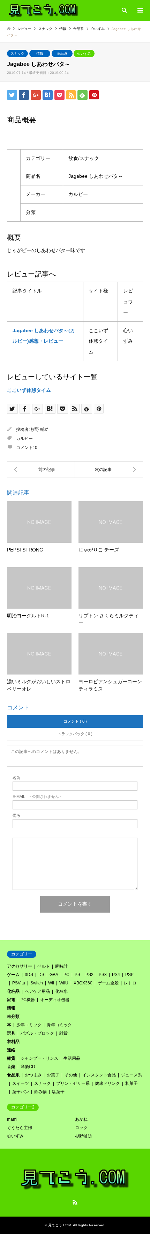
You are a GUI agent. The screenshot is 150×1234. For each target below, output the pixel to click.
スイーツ (20, 1083)
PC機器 (28, 999)
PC (66, 974)
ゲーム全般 (108, 983)
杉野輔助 (83, 1136)
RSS (75, 1202)
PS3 (103, 974)
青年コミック (59, 1024)
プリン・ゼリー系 (73, 1083)
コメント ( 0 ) (75, 721)
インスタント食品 (99, 1075)
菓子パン (20, 1091)
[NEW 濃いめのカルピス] (41, 469)
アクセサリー (19, 966)
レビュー (24, 29)
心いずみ (84, 53)
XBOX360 (83, 983)
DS (41, 974)
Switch (36, 983)
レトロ (130, 983)
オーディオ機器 (54, 999)
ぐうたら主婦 (19, 1127)
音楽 (11, 1066)
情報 (39, 53)
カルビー (24, 438)
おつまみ (33, 1075)
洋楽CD (28, 1066)
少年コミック (29, 1024)
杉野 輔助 (39, 429)
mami (12, 1119)
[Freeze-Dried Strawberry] (109, 469)
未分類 (13, 1016)
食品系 (62, 53)
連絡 (11, 1050)
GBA (54, 974)
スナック (17, 53)
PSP (129, 974)
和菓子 (131, 1083)
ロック (81, 1127)
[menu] (139, 10)
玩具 (11, 1033)
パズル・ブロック (37, 1033)
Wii (51, 983)
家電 (11, 999)
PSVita (18, 983)
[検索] (123, 10)
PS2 (89, 974)
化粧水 (61, 991)
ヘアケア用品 (37, 991)
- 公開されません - (37, 797)
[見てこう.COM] (43, 10)
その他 (71, 1075)
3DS (29, 974)
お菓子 (53, 1075)
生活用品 (71, 1058)
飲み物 (40, 1091)
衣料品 (13, 1041)
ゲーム (13, 974)
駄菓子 (58, 1091)
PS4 (116, 974)
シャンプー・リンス (39, 1058)
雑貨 (63, 1033)
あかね (81, 1119)
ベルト (43, 966)
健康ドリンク (107, 1083)
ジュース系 (131, 1075)
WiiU (63, 983)
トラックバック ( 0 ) (75, 734)
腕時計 (61, 966)
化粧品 (13, 991)
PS (77, 974)
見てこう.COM (59, 1225)
